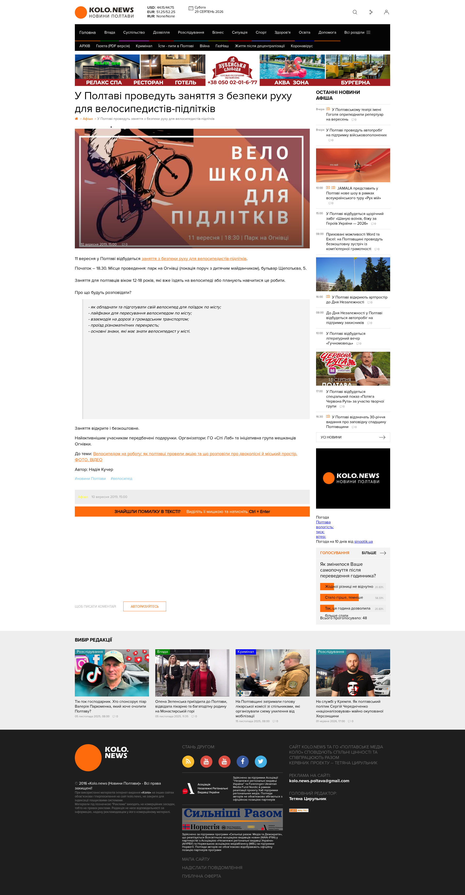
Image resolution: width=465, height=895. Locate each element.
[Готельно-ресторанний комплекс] (232, 70)
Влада (109, 32)
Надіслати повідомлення (212, 867)
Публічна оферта (201, 876)
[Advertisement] (196, 371)
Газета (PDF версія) (113, 46)
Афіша (83, 497)
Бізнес (218, 32)
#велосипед (121, 478)
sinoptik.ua (363, 541)
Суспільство (134, 32)
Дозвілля (161, 32)
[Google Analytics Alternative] (299, 811)
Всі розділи (355, 32)
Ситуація (240, 32)
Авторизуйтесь (145, 606)
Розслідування (191, 32)
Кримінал (144, 46)
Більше (369, 553)
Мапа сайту (196, 859)
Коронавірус (302, 46)
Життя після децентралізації (260, 46)
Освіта (304, 32)
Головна (87, 32)
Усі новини (331, 437)
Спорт (261, 32)
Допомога (327, 32)
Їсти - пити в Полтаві (176, 46)
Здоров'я (283, 32)
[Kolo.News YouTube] (353, 478)
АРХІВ (84, 46)
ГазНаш (222, 46)
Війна (204, 46)
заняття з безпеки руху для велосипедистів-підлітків (194, 258)
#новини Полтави (90, 478)
